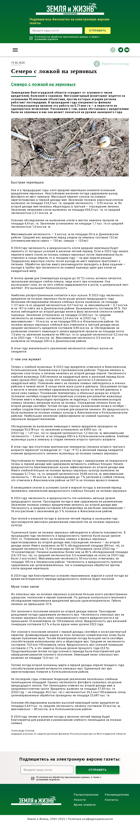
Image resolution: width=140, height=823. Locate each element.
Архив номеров (85, 804)
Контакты (112, 799)
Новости (80, 799)
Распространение (86, 794)
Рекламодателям (117, 794)
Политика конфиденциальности (90, 819)
